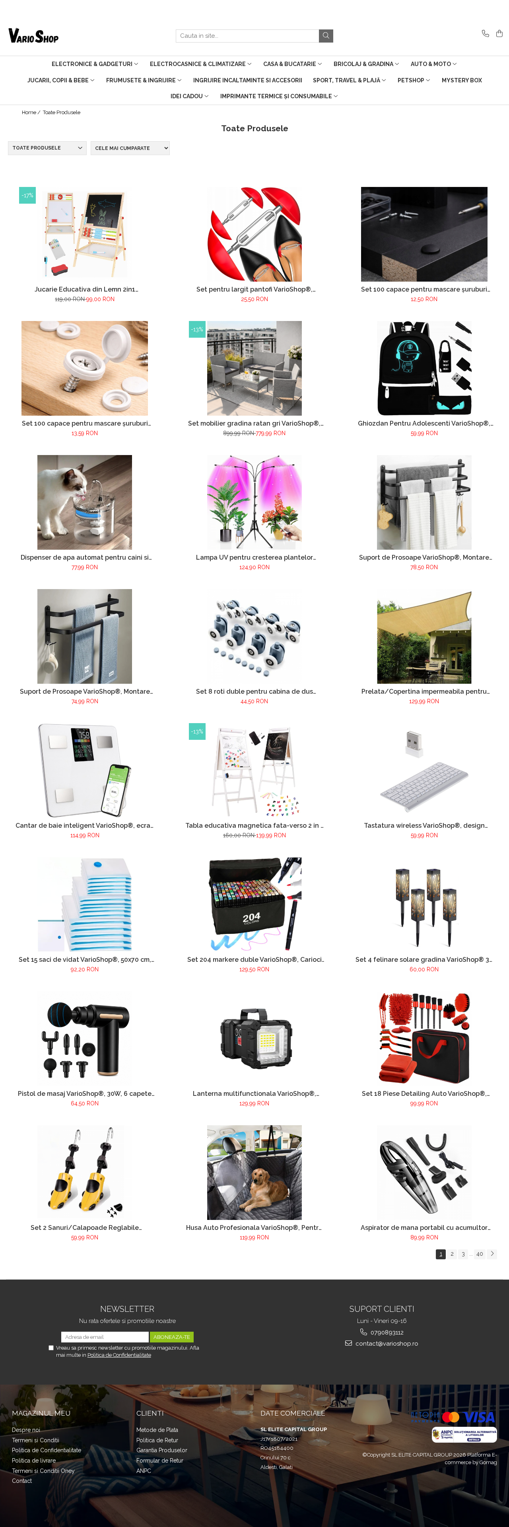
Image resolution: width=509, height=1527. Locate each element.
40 (479, 1254)
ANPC (143, 1471)
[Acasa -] (45, 36)
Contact (22, 1481)
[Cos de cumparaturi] (498, 34)
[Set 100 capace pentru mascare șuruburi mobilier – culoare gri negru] (424, 234)
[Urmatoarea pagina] (492, 1254)
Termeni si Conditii (35, 1440)
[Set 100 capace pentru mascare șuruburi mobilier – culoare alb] (84, 368)
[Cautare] (326, 36)
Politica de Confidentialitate (119, 1355)
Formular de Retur (159, 1460)
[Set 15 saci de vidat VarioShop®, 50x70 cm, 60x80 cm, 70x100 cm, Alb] (84, 904)
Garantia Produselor (161, 1450)
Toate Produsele (61, 112)
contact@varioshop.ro (386, 1343)
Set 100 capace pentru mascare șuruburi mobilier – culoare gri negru (424, 289)
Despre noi (26, 1430)
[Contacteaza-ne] (484, 34)
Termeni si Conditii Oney (43, 1471)
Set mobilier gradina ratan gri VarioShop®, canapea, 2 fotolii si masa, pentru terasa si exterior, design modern (254, 423)
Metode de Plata (157, 1430)
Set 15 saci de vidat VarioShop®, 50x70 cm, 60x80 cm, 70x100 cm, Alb (85, 959)
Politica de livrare (34, 1460)
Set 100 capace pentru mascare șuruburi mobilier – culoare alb (85, 423)
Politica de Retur (157, 1440)
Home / (32, 112)
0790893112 (386, 1332)
